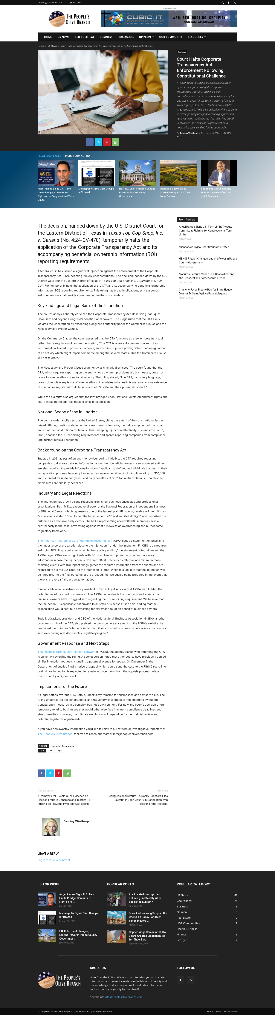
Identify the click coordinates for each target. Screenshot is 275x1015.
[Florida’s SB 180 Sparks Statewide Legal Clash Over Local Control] (178, 173)
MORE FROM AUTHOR (78, 155)
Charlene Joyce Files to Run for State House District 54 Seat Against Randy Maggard (205, 291)
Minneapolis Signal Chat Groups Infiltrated (204, 247)
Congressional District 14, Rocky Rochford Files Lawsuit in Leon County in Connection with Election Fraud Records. (138, 800)
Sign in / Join (74, 2)
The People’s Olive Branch (55, 734)
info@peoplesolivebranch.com (124, 997)
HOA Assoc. (126, 37)
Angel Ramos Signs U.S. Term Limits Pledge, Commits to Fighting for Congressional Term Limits (206, 230)
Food (218, 1011)
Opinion (145, 37)
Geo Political (84, 37)
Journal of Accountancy (62, 746)
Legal (59, 750)
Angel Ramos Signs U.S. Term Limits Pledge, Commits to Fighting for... (77, 898)
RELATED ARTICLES (49, 155)
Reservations (230, 1011)
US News (63, 37)
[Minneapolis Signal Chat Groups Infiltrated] (96, 173)
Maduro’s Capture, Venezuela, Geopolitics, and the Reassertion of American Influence (206, 276)
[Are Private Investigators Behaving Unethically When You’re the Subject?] (116, 899)
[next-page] (235, 155)
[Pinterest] (107, 142)
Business (106, 37)
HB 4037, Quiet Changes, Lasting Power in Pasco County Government (137, 192)
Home (48, 37)
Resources (195, 37)
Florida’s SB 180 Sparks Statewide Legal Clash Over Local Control (175, 192)
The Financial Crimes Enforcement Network (66, 652)
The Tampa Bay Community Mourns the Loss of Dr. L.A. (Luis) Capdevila (216, 192)
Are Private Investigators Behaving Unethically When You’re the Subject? (145, 898)
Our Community (171, 37)
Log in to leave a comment (54, 860)
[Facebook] (228, 2)
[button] (223, 2)
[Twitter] (234, 2)
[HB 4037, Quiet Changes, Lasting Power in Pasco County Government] (137, 173)
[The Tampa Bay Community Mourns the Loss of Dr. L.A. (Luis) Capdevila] (219, 173)
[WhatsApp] (115, 142)
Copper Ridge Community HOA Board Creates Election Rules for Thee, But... (147, 936)
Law (50, 750)
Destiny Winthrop (189, 133)
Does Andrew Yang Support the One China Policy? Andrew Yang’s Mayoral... (148, 917)
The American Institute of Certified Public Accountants (74, 540)
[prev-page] (230, 155)
